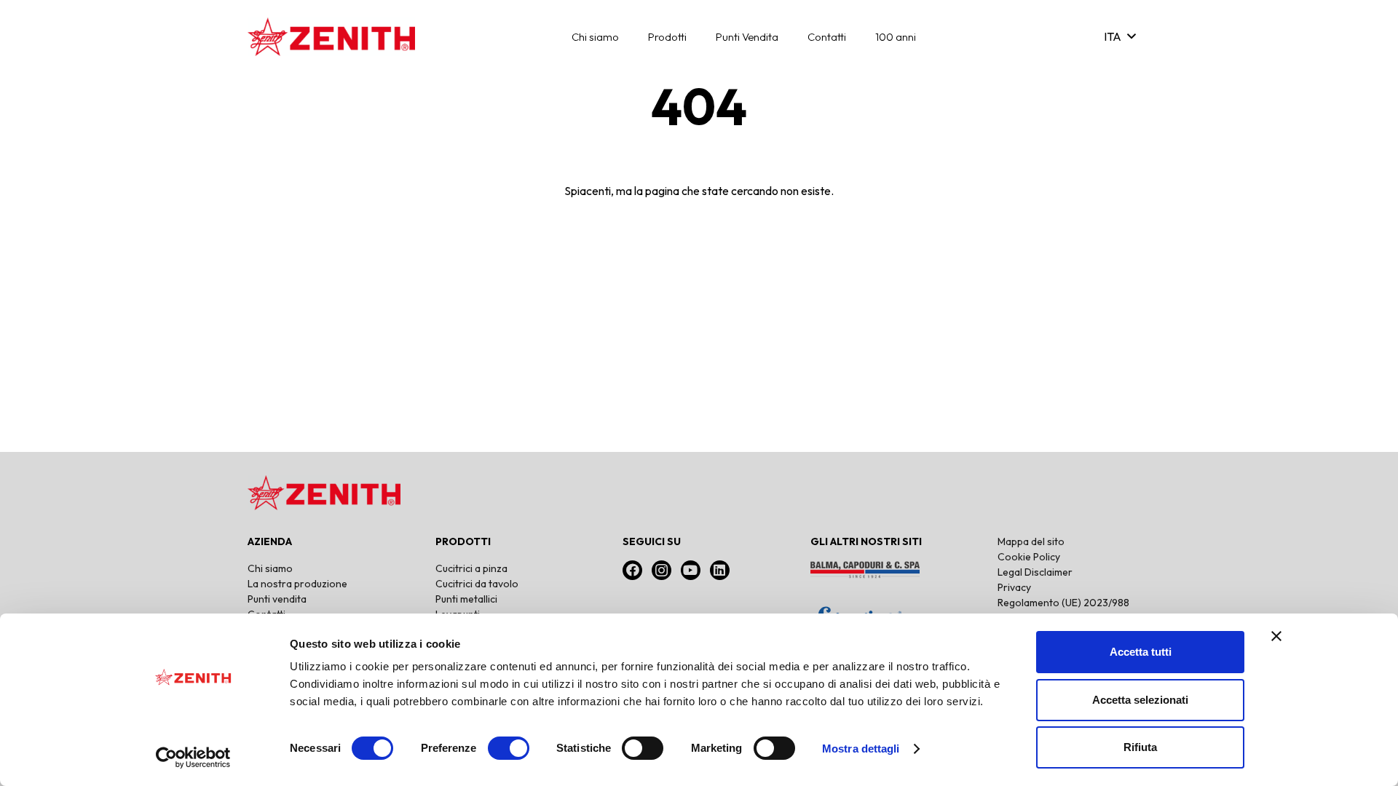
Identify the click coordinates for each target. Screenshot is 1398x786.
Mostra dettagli (861, 748)
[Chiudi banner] (1276, 636)
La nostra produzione (297, 583)
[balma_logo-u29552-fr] (886, 569)
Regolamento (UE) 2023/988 (1063, 602)
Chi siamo (270, 568)
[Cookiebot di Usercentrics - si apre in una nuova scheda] (193, 758)
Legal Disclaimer (1035, 572)
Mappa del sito (1031, 541)
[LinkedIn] (720, 570)
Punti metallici (466, 599)
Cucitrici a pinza (471, 568)
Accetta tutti (1141, 652)
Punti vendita (277, 599)
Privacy (1014, 587)
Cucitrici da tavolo (476, 583)
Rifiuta (1140, 747)
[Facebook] (632, 570)
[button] (629, 36)
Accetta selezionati (1140, 700)
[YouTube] (690, 570)
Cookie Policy (1029, 556)
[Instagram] (661, 570)
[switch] (508, 748)
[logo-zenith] (331, 36)
